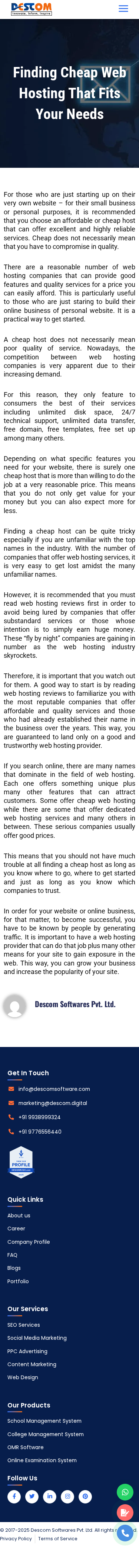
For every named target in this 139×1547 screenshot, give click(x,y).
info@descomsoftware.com (54, 1089)
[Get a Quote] (125, 1512)
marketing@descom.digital (53, 1103)
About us (18, 1215)
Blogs (14, 1268)
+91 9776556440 (40, 1132)
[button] (123, 9)
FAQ (12, 1255)
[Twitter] (32, 1496)
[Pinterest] (85, 1496)
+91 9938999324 (40, 1117)
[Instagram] (67, 1496)
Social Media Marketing (37, 1338)
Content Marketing (31, 1364)
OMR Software (25, 1447)
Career (16, 1228)
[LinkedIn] (49, 1496)
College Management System (45, 1434)
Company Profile (28, 1242)
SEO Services (23, 1325)
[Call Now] (125, 1533)
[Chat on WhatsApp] (125, 1492)
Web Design (22, 1377)
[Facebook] (14, 1496)
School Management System (44, 1421)
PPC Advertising (27, 1351)
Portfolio (18, 1281)
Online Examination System (42, 1460)
